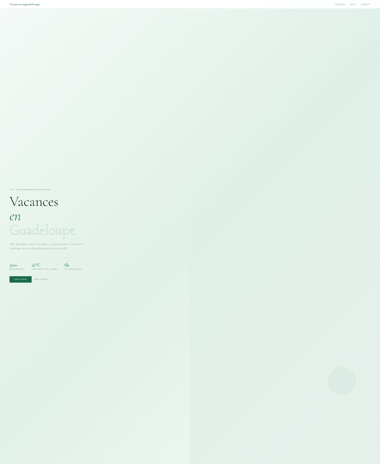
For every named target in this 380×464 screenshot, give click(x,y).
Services (340, 4)
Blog (353, 4)
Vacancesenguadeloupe (25, 4)
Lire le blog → (42, 279)
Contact (365, 4)
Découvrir (20, 279)
